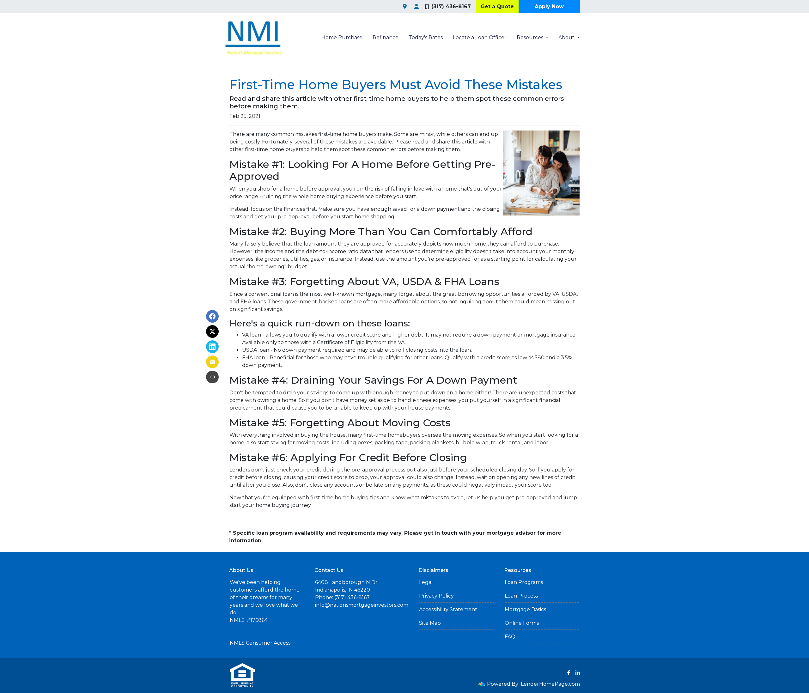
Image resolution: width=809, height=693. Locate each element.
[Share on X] (212, 331)
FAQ (510, 637)
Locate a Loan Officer (480, 37)
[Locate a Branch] (405, 6)
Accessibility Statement (448, 609)
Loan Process (521, 596)
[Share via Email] (212, 362)
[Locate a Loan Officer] (416, 6)
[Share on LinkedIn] (212, 346)
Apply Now (549, 6)
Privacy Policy (436, 596)
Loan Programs (524, 582)
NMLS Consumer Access (260, 643)
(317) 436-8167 (451, 6)
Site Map (430, 623)
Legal (426, 582)
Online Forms (522, 623)
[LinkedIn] (577, 672)
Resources (530, 37)
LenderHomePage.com (550, 684)
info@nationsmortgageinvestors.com (361, 605)
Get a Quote (497, 6)
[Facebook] (568, 672)
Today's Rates (426, 37)
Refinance (385, 37)
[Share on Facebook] (212, 316)
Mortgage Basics (525, 609)
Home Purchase (341, 37)
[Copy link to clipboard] (212, 377)
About (567, 37)
